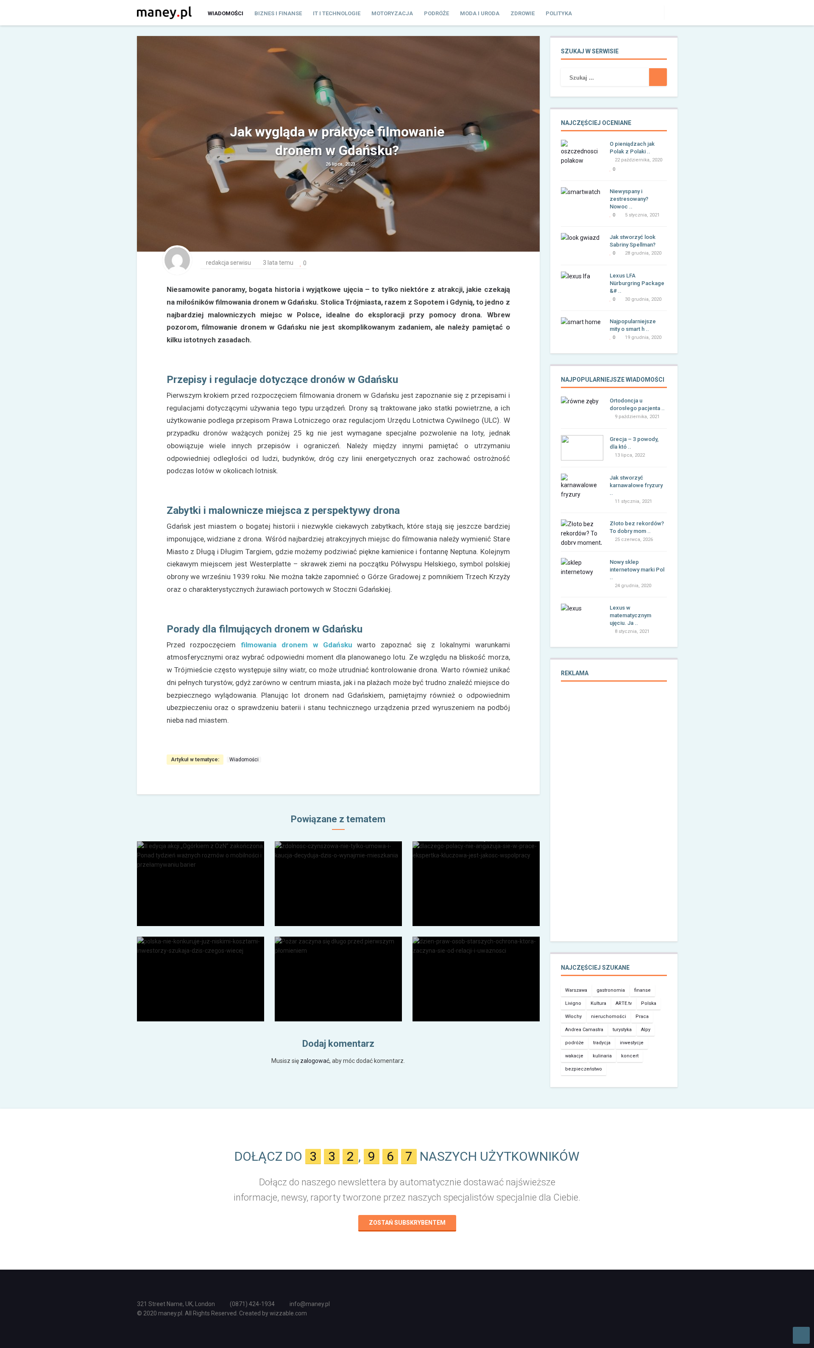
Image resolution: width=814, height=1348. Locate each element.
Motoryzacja (392, 13)
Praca (642, 1016)
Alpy (645, 1029)
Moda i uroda (479, 13)
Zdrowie (522, 13)
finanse (642, 990)
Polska (648, 1003)
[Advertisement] (613, 817)
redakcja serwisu (228, 262)
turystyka (622, 1029)
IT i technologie (336, 13)
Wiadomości (225, 13)
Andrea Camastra (584, 1029)
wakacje (574, 1056)
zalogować (314, 1060)
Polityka (559, 13)
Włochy (573, 1016)
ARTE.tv (624, 1003)
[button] (670, 12)
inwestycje (632, 1043)
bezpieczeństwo (583, 1069)
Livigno (573, 1003)
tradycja (601, 1043)
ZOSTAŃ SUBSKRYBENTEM (407, 1222)
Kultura (598, 1003)
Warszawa (576, 990)
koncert (629, 1056)
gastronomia (611, 990)
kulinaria (602, 1056)
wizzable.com (288, 1313)
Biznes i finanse (278, 13)
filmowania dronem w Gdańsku (296, 645)
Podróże (436, 13)
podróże (574, 1043)
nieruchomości (608, 1016)
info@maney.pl (310, 1304)
